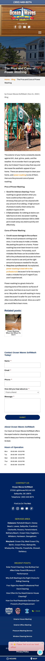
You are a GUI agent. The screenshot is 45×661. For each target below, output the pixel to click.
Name (7, 361)
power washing (19, 175)
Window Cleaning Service (22, 636)
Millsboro (12, 536)
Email (7, 370)
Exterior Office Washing (22, 625)
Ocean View (24, 533)
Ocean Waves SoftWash (17, 94)
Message (9, 397)
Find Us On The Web (22, 504)
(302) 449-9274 (22, 2)
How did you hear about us (16, 389)
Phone (8, 380)
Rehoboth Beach (24, 523)
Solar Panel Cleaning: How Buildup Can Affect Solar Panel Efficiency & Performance (22, 570)
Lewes (16, 526)
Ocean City (19, 541)
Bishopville (31, 545)
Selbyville (24, 526)
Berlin (11, 545)
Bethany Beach (12, 533)
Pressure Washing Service (22, 631)
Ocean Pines (20, 545)
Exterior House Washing (23, 619)
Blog (6, 97)
